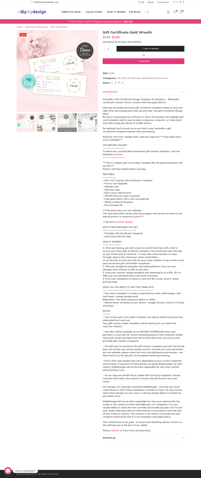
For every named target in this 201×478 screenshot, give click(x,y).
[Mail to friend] (122, 83)
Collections (93, 12)
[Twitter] (177, 2)
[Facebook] (174, 2)
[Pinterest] (183, 2)
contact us (116, 430)
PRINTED (128, 21)
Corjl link (117, 154)
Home (20, 27)
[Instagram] (180, 2)
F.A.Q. (141, 2)
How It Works (116, 12)
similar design (124, 221)
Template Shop (71, 12)
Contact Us (163, 2)
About (150, 2)
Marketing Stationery (36, 27)
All (118, 78)
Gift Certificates (58, 27)
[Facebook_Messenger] (8, 470)
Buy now (145, 61)
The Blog (135, 12)
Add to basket (151, 48)
